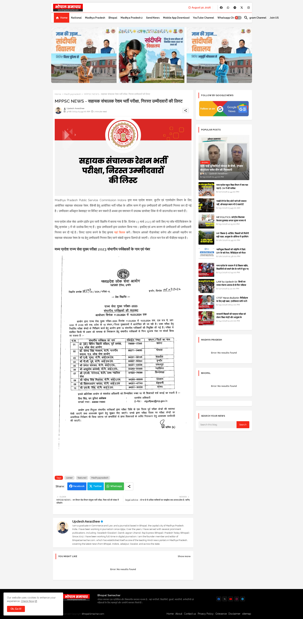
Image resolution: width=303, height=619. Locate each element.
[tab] (61, 18)
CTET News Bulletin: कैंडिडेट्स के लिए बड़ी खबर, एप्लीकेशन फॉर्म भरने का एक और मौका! (232, 301)
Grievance (221, 613)
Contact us (190, 613)
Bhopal (113, 17)
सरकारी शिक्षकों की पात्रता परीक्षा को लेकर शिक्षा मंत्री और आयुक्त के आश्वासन (231, 317)
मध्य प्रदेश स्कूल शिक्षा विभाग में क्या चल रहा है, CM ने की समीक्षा (232, 186)
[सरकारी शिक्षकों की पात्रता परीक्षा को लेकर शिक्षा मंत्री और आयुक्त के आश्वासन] (206, 318)
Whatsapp (116, 486)
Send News (153, 17)
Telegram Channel (255, 17)
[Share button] (129, 486)
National (76, 17)
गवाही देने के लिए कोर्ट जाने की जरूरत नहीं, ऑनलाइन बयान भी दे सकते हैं (231, 203)
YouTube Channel (203, 17)
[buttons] (221, 7)
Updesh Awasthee (86, 521)
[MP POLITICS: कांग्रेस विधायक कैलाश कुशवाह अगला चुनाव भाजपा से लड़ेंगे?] (206, 221)
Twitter (97, 486)
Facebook (79, 486)
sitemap (246, 613)
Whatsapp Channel (228, 17)
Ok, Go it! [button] (16, 608)
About (178, 613)
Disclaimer (234, 613)
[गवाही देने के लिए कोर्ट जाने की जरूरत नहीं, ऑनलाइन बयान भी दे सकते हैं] (206, 205)
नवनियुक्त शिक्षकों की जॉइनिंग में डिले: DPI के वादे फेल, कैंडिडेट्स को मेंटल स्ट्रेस (231, 252)
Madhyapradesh (72, 94)
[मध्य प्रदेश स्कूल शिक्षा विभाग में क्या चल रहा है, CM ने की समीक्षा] (206, 189)
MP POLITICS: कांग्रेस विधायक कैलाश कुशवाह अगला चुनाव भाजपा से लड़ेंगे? (231, 220)
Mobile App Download (176, 17)
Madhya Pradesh (95, 17)
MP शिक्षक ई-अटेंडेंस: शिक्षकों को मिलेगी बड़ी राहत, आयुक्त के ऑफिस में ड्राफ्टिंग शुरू (232, 236)
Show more (184, 556)
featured (82, 477)
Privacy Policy (206, 613)
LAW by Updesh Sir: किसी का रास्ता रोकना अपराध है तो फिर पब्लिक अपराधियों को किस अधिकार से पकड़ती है (232, 284)
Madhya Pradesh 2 (132, 17)
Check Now (27, 601)
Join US (274, 17)
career (69, 477)
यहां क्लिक (119, 232)
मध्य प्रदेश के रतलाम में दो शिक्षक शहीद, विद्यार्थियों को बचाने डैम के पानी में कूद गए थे (232, 268)
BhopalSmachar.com (93, 614)
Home (64, 17)
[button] (238, 17)
